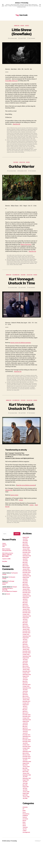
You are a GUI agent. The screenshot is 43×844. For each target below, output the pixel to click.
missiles (8, 141)
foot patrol (32, 256)
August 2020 (26, 657)
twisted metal (17, 150)
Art (23, 808)
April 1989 (25, 795)
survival (29, 386)
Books (24, 810)
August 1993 (26, 780)
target (22, 149)
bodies (20, 376)
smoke (8, 148)
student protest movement (21, 386)
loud (21, 140)
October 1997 (26, 770)
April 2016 (25, 724)
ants (8, 255)
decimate (22, 133)
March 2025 (25, 565)
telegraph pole (27, 149)
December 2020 (27, 651)
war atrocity (21, 388)
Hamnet (8, 594)
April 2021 (25, 644)
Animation (16, 25)
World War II (32, 388)
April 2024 (25, 584)
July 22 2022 (23, 287)
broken (19, 132)
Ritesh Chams (27, 261)
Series (24, 823)
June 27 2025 (23, 38)
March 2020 (26, 666)
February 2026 (26, 547)
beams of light (17, 130)
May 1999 (25, 768)
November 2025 (27, 552)
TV (30, 387)
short (27, 146)
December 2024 (27, 570)
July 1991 (25, 788)
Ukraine (21, 150)
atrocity (32, 375)
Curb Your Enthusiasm (22, 513)
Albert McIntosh (29, 128)
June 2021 (25, 641)
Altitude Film (9, 490)
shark (24, 146)
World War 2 (27, 388)
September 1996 (27, 775)
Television (25, 827)
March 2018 (25, 696)
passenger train (14, 383)
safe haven (16, 146)
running (12, 146)
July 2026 (25, 539)
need (11, 142)
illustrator (20, 137)
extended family (28, 379)
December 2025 (27, 550)
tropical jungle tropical (24, 263)
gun (36, 136)
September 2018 (27, 688)
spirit (20, 149)
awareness (29, 129)
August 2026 (26, 537)
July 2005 (25, 749)
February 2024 (26, 587)
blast (35, 130)
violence (11, 264)
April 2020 (25, 664)
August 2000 (26, 763)
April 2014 (25, 728)
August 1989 (26, 793)
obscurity (31, 382)
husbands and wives (25, 257)
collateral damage (20, 378)
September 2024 (27, 575)
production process (22, 145)
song (27, 148)
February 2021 (26, 647)
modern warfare (14, 141)
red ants (22, 261)
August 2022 (26, 617)
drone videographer (11, 134)
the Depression (14, 387)
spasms (13, 149)
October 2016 (26, 718)
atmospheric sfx (23, 129)
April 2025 (25, 564)
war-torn (34, 150)
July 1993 (25, 781)
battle (10, 255)
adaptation (9, 375)
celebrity (14, 378)
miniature (34, 140)
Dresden (22, 379)
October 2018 (26, 686)
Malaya (31, 259)
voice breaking (27, 150)
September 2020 (27, 656)
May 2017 (25, 709)
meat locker (13, 382)
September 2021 (27, 636)
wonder (16, 152)
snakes (31, 261)
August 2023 (26, 597)
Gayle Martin (25, 136)
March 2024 (25, 585)
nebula (8, 142)
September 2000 (27, 761)
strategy (35, 261)
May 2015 (25, 726)
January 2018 (26, 699)
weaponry (9, 152)
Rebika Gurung (17, 261)
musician (35, 141)
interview (24, 380)
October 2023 (26, 594)
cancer (10, 378)
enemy (26, 256)
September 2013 (27, 729)
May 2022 (25, 622)
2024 (8, 128)
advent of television (16, 375)
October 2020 (26, 654)
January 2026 (26, 549)
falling (15, 136)
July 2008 (25, 743)
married (21, 260)
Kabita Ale (24, 259)
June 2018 (25, 691)
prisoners (12, 261)
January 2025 (26, 569)
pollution (12, 145)
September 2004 (27, 751)
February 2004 (26, 754)
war (31, 150)
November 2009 (27, 741)
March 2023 (25, 606)
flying (21, 136)
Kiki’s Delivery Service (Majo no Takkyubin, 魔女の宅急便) (7, 555)
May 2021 (25, 642)
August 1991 (26, 786)
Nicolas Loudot (16, 142)
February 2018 (26, 698)
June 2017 (25, 708)
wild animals (16, 264)
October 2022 (26, 614)
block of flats (9, 132)
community (27, 378)
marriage (18, 260)
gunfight (13, 257)
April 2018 (25, 694)
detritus (35, 133)
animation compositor (11, 129)
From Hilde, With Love (11, 80)
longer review (14, 495)
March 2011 (25, 738)
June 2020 (25, 661)
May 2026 (25, 542)
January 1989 (26, 796)
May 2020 (25, 662)
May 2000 (25, 765)
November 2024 (27, 572)
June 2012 (25, 733)
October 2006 (26, 748)
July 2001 (25, 759)
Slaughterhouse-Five (11, 386)
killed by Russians (17, 138)
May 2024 (25, 582)
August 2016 (26, 721)
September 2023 (27, 595)
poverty (20, 383)
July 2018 (25, 689)
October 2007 (26, 744)
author (35, 375)
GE (11, 514)
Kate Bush (11, 138)
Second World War (27, 384)
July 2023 (25, 599)
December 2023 (27, 590)
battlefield (11, 130)
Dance (24, 812)
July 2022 (25, 619)
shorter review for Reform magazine (20, 342)
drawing (18, 379)
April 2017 (25, 711)
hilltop (19, 257)
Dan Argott (14, 379)
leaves (28, 259)
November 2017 (26, 701)
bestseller (17, 376)
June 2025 (25, 560)
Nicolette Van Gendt (23, 142)
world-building (21, 152)
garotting (9, 257)
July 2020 (25, 659)
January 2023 (26, 609)
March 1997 (25, 771)
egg (27, 134)
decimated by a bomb (28, 133)
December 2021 (26, 631)
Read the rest (16, 124)
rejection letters (10, 384)
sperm (17, 149)
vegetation (32, 263)
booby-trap (14, 255)
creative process (10, 133)
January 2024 (26, 589)
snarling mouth (13, 148)
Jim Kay (34, 137)
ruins (22, 384)
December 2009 (27, 739)
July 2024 (25, 579)
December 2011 (26, 734)
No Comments (32, 38)
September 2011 (27, 736)
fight (29, 256)
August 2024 (26, 577)
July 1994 (25, 776)
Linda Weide (34, 380)
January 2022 (26, 629)
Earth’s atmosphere (19, 134)
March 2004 (26, 753)
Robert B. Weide (17, 384)
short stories (34, 384)
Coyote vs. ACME (6, 558)
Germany (9, 380)
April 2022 (25, 624)
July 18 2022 (23, 413)
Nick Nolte (24, 382)
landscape (24, 138)
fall (12, 136)
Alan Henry (23, 128)
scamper (21, 146)
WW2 (18, 390)
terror (32, 149)
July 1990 (25, 790)
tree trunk (12, 150)
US (10, 388)
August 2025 (26, 557)
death (23, 256)
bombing (24, 376)
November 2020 (27, 652)
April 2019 (25, 683)
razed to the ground (32, 383)
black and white (23, 130)
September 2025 (27, 555)
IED (30, 257)
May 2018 (25, 693)
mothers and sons (21, 141)
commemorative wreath (12, 256)
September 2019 (27, 674)
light (31, 138)
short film (30, 146)
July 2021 (25, 639)
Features (15, 162)
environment (34, 134)
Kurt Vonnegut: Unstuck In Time (21, 281)
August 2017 (26, 704)
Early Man (4, 561)
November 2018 (26, 684)
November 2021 (26, 632)
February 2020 (26, 667)
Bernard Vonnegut (10, 376)
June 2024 (25, 580)
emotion (30, 134)
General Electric (15, 514)
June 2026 (25, 540)
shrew (34, 146)
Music (24, 822)
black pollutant (30, 130)
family (33, 379)
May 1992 (25, 785)
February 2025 (26, 567)
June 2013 (25, 731)
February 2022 (26, 627)
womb (12, 152)
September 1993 (27, 778)
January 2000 (26, 766)
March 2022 (25, 626)
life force (28, 138)
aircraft (19, 128)
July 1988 (25, 798)
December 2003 (27, 756)
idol (20, 380)
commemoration (29, 255)
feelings (18, 136)
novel (28, 382)
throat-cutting (10, 263)
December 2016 (26, 714)
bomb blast (15, 132)
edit (25, 134)
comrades (19, 256)
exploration (9, 136)
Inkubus (23, 137)
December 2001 (26, 758)
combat (24, 255)
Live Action (22, 162)
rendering (32, 145)
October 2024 (26, 574)
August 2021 (26, 637)
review (21, 500)
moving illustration (29, 141)
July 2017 (25, 706)
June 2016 (25, 723)
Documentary (16, 274)
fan (35, 379)
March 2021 (25, 646)
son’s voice (23, 148)
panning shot (24, 144)
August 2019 (26, 676)
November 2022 (26, 612)
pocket (8, 145)
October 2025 (26, 554)
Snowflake (19, 148)
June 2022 (25, 621)
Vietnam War (14, 388)
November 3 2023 (23, 170)
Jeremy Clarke (14, 38)
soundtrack (9, 149)
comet (33, 132)
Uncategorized (26, 832)
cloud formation (28, 132)
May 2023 (25, 602)
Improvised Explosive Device (13, 259)
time (19, 387)
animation (35, 128)
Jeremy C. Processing (21, 2)
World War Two (10, 390)
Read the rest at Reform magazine (26, 485)
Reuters (8, 146)
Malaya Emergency (26, 244)
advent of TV (23, 375)
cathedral (23, 132)
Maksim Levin (29, 140)
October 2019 (26, 672)
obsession (9, 383)
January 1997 (26, 773)
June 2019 (25, 679)
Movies (22, 25)
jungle (20, 259)
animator (18, 129)
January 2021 (26, 649)
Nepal (8, 261)
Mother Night (19, 382)
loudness (24, 140)
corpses (31, 378)
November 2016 (26, 716)
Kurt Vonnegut (29, 380)
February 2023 (26, 607)
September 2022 (27, 616)
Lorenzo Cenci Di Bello (14, 140)
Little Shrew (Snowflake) (21, 32)
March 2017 (25, 713)
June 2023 (25, 601)
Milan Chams (32, 260)
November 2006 (27, 746)
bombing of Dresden (31, 376)
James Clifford (29, 137)
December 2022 (26, 611)
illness (33, 257)
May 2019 (25, 681)
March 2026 (25, 545)
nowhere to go (31, 142)
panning (19, 144)
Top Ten (25, 828)
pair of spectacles (13, 144)
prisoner (26, 383)
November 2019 (26, 671)
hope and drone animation (12, 137)
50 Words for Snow (13, 128)
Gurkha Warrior (21, 166)
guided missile (32, 136)
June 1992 (25, 783)
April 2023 (25, 604)
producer (16, 145)
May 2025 (25, 562)
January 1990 (26, 791)
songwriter (31, 148)
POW (23, 383)
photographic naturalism (32, 144)
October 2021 (26, 634)
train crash (22, 387)
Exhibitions (25, 815)
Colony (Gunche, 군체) (4, 545)
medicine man (27, 260)
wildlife (20, 264)
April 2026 (25, 544)
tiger (14, 263)
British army (19, 255)
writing (15, 390)
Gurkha (16, 257)
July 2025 (25, 559)
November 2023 (27, 592)
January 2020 (26, 669)
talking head (33, 386)
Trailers (24, 830)
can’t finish (30, 511)
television (9, 387)
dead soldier (16, 133)
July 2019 (25, 677)
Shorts (27, 25)
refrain (28, 145)
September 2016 (27, 719)
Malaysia (14, 260)
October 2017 (26, 703)
